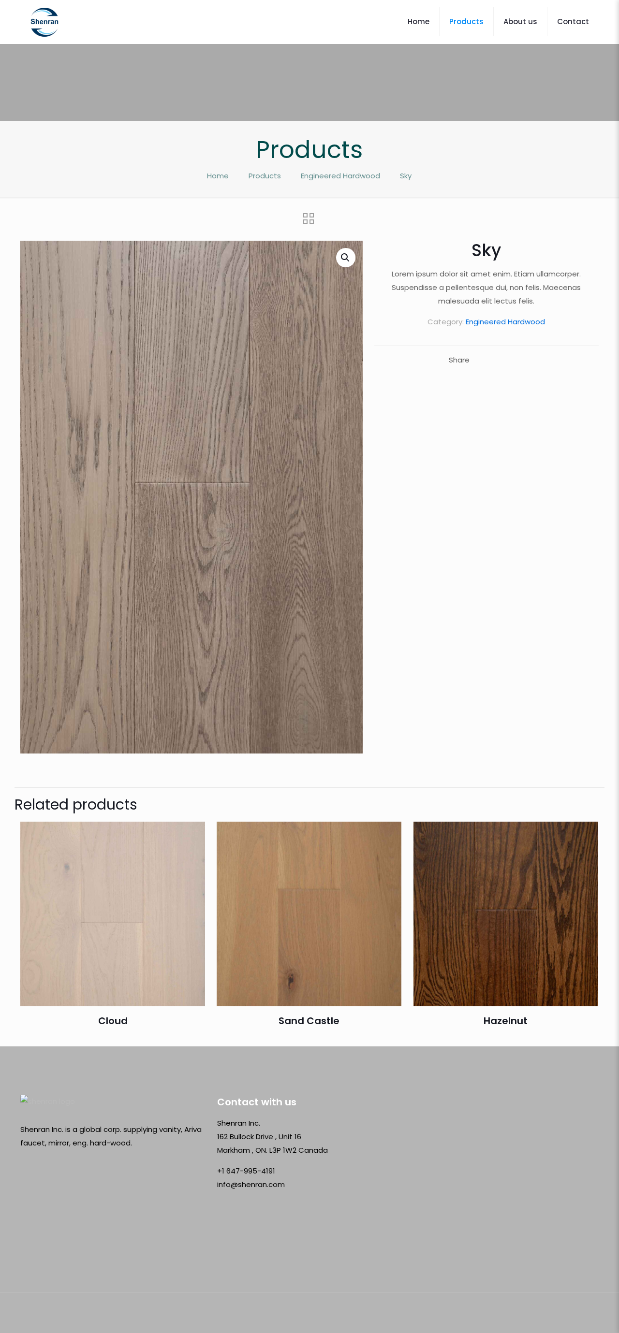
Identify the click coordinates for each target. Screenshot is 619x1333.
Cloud (113, 1021)
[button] (345, 257)
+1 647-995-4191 (246, 1171)
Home (218, 176)
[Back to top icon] (588, 1313)
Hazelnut (506, 1021)
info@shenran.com (251, 1184)
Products (265, 176)
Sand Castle (309, 1021)
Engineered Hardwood (340, 176)
